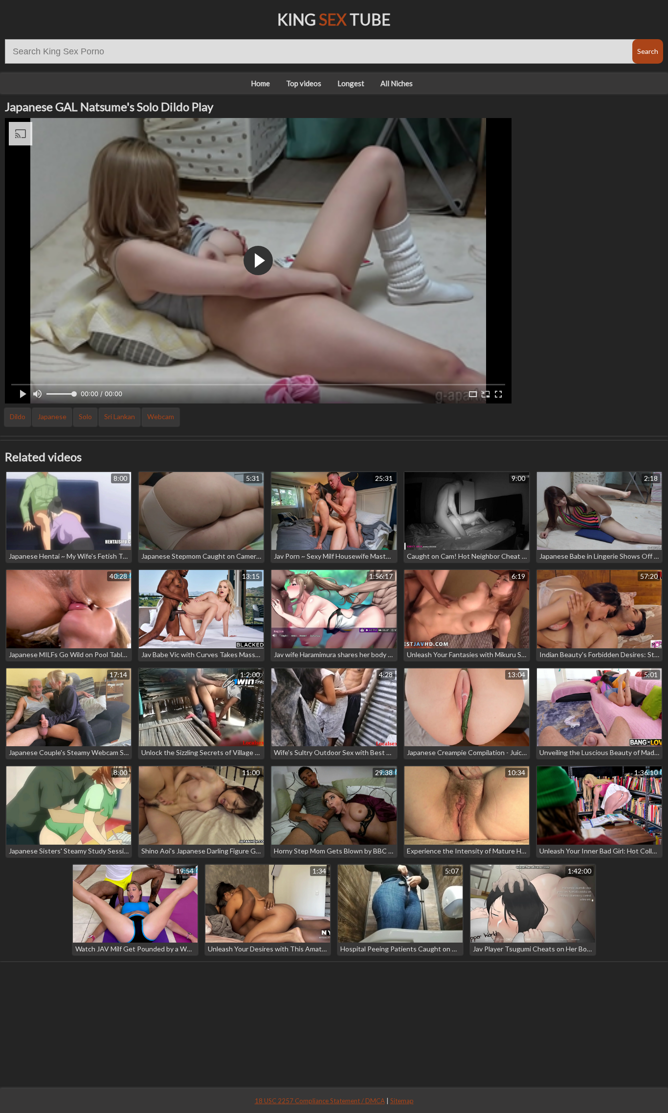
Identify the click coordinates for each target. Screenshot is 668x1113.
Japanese (52, 416)
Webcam (160, 416)
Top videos (303, 83)
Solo (85, 416)
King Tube (334, 19)
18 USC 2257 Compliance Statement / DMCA (320, 1101)
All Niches (396, 83)
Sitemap (402, 1101)
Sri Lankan (119, 416)
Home (260, 83)
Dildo (17, 416)
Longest (350, 83)
